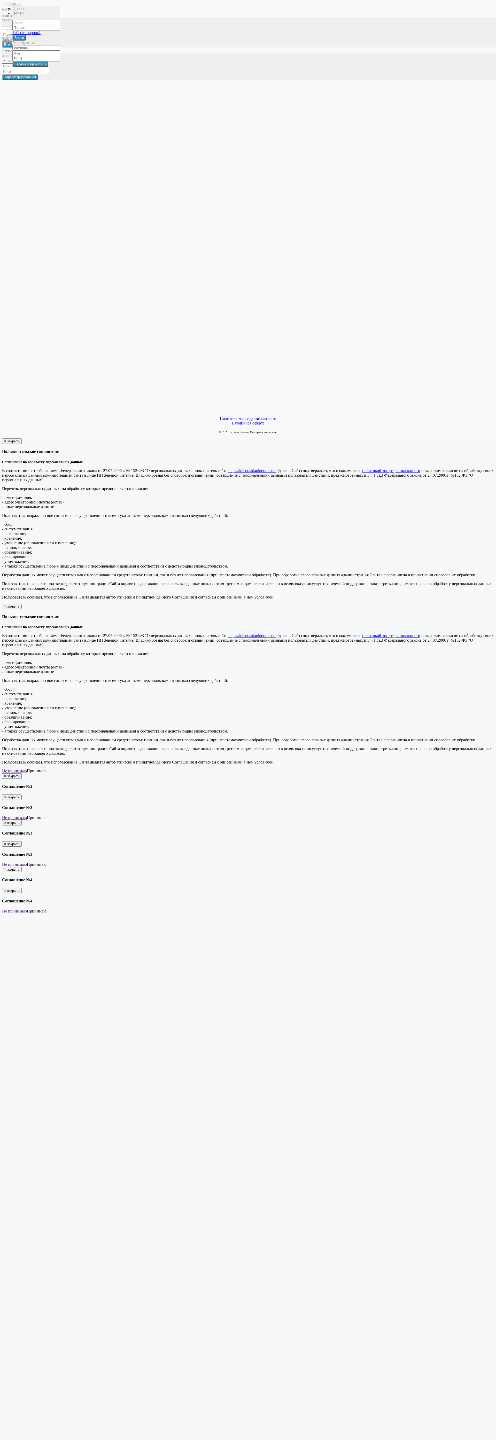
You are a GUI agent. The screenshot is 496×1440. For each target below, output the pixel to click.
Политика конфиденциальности (248, 418)
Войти (19, 38)
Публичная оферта (248, 423)
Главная (14, 3)
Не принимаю (14, 771)
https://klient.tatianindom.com (252, 470)
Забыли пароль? (26, 32)
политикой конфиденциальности (391, 470)
